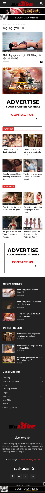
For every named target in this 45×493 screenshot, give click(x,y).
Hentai (5, 146)
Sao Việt (5, 228)
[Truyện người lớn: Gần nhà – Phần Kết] (8, 293)
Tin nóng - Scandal (9, 171)
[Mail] (19, 476)
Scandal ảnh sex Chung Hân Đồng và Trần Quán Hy (12, 176)
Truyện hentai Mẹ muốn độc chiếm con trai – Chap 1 (33, 176)
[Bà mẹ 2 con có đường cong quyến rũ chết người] (33, 198)
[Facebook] (12, 476)
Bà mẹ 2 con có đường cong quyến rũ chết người (33, 209)
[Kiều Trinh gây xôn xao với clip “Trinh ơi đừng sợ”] (8, 359)
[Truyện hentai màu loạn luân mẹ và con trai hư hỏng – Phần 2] (33, 140)
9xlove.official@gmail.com (29, 459)
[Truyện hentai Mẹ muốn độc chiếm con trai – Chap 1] (33, 165)
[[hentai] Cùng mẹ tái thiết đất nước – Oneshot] (8, 317)
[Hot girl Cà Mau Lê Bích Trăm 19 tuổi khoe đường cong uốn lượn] (12, 223)
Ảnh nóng (6, 51)
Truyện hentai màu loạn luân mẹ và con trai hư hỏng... (33, 152)
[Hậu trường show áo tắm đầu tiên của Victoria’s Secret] (33, 223)
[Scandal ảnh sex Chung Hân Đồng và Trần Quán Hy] (12, 165)
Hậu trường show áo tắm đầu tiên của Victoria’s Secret (32, 234)
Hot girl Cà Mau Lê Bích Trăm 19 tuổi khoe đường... (11, 234)
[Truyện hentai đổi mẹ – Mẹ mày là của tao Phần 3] (8, 348)
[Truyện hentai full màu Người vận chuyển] (12, 140)
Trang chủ (6, 24)
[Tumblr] (25, 476)
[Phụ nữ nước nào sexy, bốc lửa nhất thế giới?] (12, 198)
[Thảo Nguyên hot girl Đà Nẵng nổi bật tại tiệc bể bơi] (22, 42)
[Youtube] (32, 476)
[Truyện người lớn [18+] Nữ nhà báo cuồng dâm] (8, 305)
